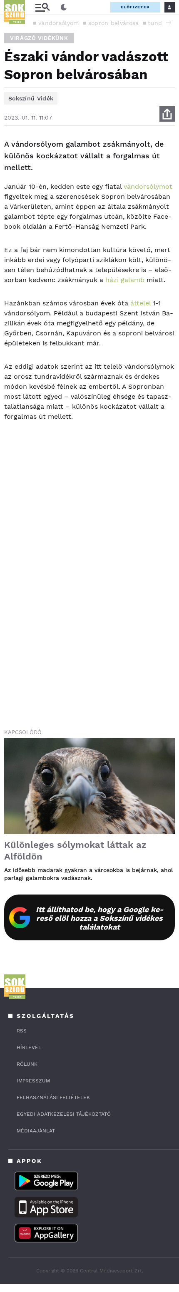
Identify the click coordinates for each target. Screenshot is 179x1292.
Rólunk (27, 1064)
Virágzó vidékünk (39, 38)
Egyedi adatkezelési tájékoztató (64, 1114)
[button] (168, 22)
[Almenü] (42, 7)
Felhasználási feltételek (53, 1097)
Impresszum (33, 1081)
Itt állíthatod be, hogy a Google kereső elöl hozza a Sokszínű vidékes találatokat (100, 918)
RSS (22, 1031)
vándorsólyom (58, 23)
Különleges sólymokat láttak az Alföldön (75, 851)
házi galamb (124, 280)
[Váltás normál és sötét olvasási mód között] (64, 7)
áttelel (139, 303)
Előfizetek (135, 7)
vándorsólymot (148, 186)
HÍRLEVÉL (29, 1047)
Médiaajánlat (36, 1131)
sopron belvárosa (113, 23)
